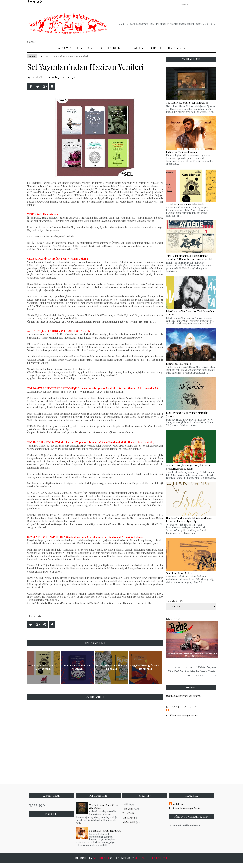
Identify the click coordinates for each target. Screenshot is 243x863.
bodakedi (36, 77)
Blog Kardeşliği (111, 48)
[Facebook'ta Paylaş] (30, 86)
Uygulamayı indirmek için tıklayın (183, 695)
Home (32, 56)
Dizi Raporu (128, 817)
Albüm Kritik (129, 822)
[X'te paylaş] (37, 86)
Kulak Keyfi (137, 48)
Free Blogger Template (151, 858)
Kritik (125, 804)
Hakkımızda (176, 48)
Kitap (44, 56)
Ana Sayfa (65, 48)
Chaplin (157, 48)
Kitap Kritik (128, 813)
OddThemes (101, 858)
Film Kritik (127, 808)
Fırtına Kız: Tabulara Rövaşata (105, 830)
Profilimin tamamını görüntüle (182, 715)
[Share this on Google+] (44, 86)
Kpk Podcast (86, 48)
